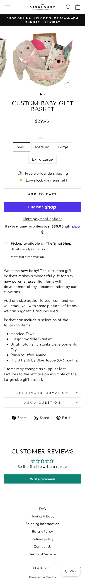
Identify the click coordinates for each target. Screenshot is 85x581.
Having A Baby (42, 516)
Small (22, 146)
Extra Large (42, 159)
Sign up (41, 567)
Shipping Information (42, 524)
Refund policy (42, 539)
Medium (42, 146)
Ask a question (42, 402)
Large (63, 146)
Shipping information (42, 392)
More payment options (42, 218)
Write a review (42, 479)
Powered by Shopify (42, 577)
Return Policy (42, 531)
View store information (27, 257)
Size (42, 138)
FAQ (42, 509)
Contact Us (42, 546)
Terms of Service (42, 554)
